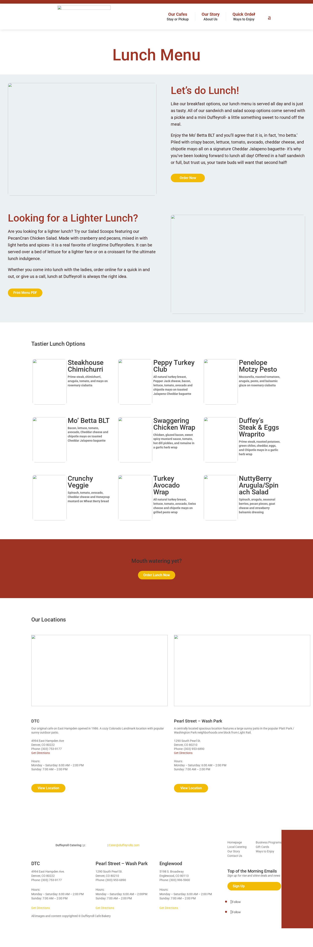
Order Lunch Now (156, 575)
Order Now (188, 178)
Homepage (234, 842)
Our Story (211, 16)
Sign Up (239, 886)
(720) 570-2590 (96, 845)
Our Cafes (178, 16)
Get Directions (40, 753)
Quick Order (244, 16)
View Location (48, 788)
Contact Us (234, 855)
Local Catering (237, 847)
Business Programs (268, 842)
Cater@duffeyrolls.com (124, 845)
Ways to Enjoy (265, 851)
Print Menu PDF (25, 293)
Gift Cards (262, 847)
